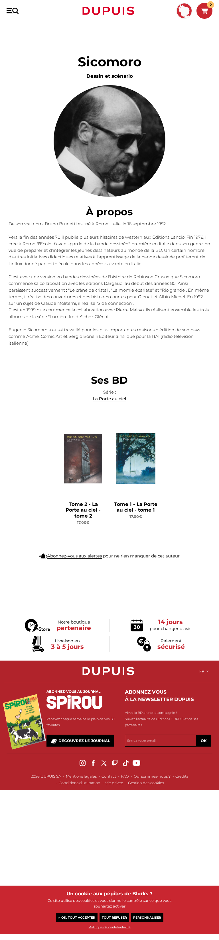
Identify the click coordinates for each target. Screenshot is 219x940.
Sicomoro (36, 28)
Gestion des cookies (146, 782)
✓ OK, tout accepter (76, 917)
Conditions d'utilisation (79, 782)
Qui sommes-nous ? (152, 776)
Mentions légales (81, 776)
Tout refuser (114, 917)
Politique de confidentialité (110, 927)
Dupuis (109, 11)
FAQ (125, 776)
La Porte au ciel (109, 398)
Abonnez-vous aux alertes (74, 556)
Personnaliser (147, 917)
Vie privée (114, 782)
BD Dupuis (15, 28)
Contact (109, 776)
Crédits (181, 776)
